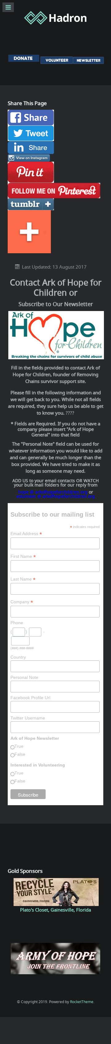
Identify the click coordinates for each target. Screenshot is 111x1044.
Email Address (26, 534)
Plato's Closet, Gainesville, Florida (55, 910)
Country (18, 657)
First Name (23, 556)
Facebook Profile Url (30, 697)
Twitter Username (27, 717)
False (19, 754)
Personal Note (24, 677)
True (18, 746)
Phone (16, 622)
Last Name (22, 579)
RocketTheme (81, 1001)
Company (21, 602)
